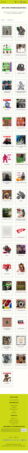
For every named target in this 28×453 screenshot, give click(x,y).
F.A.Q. (13, 411)
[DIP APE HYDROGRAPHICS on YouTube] (22, 440)
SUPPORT (14, 412)
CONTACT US (14, 423)
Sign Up (24, 430)
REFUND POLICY (14, 409)
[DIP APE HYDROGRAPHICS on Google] (12, 440)
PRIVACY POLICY (14, 420)
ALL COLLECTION (14, 400)
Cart (18, 2)
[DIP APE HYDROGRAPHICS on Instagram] (15, 440)
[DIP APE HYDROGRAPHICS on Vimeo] (25, 440)
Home (2, 19)
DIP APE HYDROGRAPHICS (14, 8)
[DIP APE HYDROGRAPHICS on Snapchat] (17, 440)
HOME (10, 437)
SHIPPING (14, 407)
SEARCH (16, 437)
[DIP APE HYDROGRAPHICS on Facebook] (6, 440)
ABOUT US (14, 418)
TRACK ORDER (14, 405)
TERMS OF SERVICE (14, 422)
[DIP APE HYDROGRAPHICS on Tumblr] (20, 440)
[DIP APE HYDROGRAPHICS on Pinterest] (9, 440)
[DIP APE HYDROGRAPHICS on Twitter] (4, 440)
